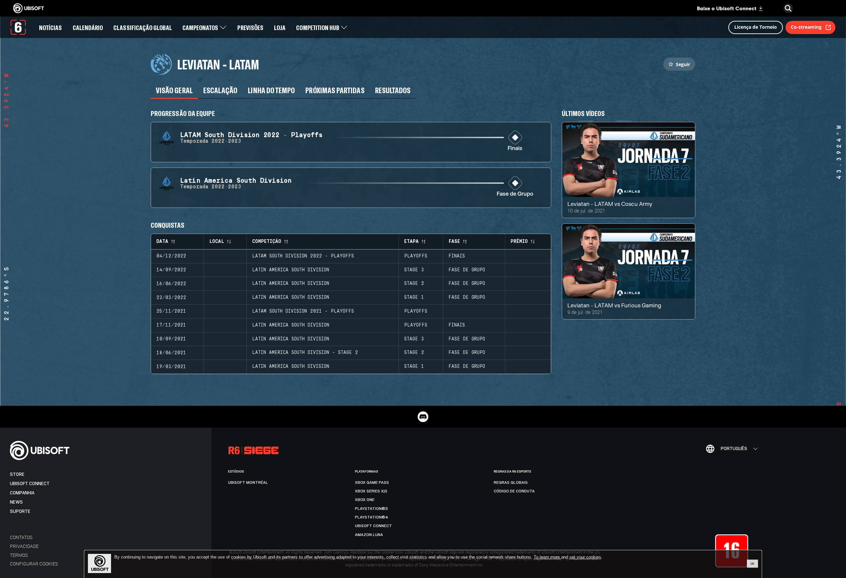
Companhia (22, 492)
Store (17, 474)
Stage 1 (414, 297)
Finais (515, 148)
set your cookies (585, 557)
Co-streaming (806, 27)
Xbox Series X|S (371, 491)
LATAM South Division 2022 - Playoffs (303, 256)
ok (752, 563)
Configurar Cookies (34, 563)
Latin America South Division (290, 270)
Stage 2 (414, 283)
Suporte (20, 511)
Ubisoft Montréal (248, 482)
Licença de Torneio (755, 27)
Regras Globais (511, 482)
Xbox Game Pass (372, 482)
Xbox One (364, 499)
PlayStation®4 (371, 517)
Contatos (21, 537)
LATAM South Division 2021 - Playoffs (303, 311)
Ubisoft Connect (30, 483)
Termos (19, 555)
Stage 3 (414, 270)
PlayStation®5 (371, 508)
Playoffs (415, 256)
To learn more (547, 557)
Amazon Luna (369, 534)
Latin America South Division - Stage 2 (305, 352)
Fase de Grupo (515, 194)
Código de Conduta (514, 491)
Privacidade (24, 546)
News (16, 502)
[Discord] (423, 416)
